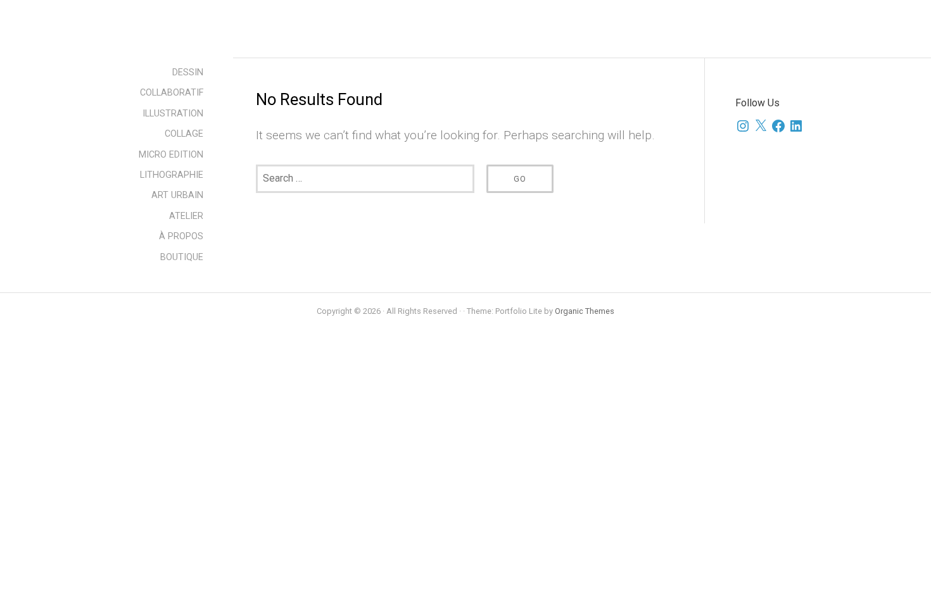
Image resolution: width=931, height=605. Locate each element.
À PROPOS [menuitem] (181, 236)
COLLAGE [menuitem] (184, 133)
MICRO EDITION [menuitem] (171, 154)
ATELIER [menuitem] (186, 216)
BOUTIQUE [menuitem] (181, 257)
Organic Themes (584, 311)
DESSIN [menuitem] (187, 72)
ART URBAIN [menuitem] (177, 195)
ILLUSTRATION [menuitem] (172, 113)
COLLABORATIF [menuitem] (171, 92)
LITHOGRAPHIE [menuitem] (171, 175)
